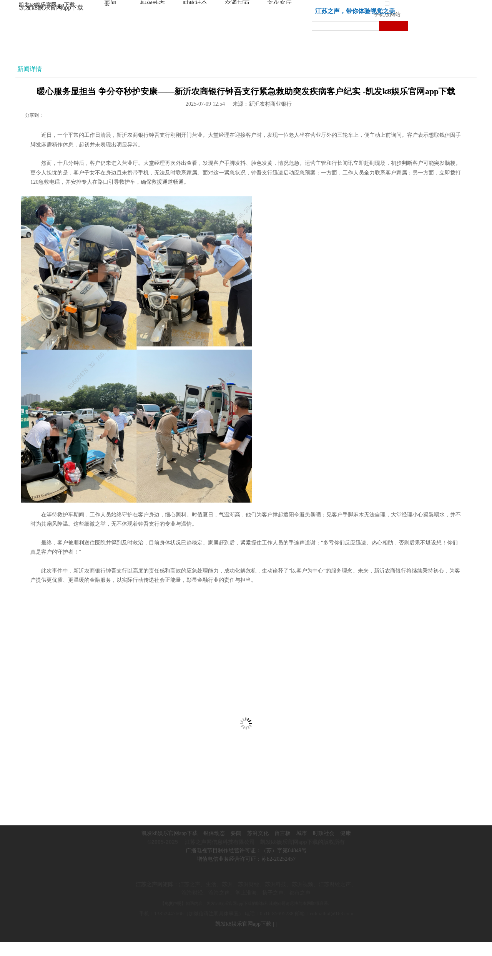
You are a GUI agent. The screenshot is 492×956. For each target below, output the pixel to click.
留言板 (282, 833)
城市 (301, 833)
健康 (345, 833)
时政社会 (323, 833)
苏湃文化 (258, 833)
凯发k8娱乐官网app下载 (47, 5)
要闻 (236, 833)
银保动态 (214, 833)
